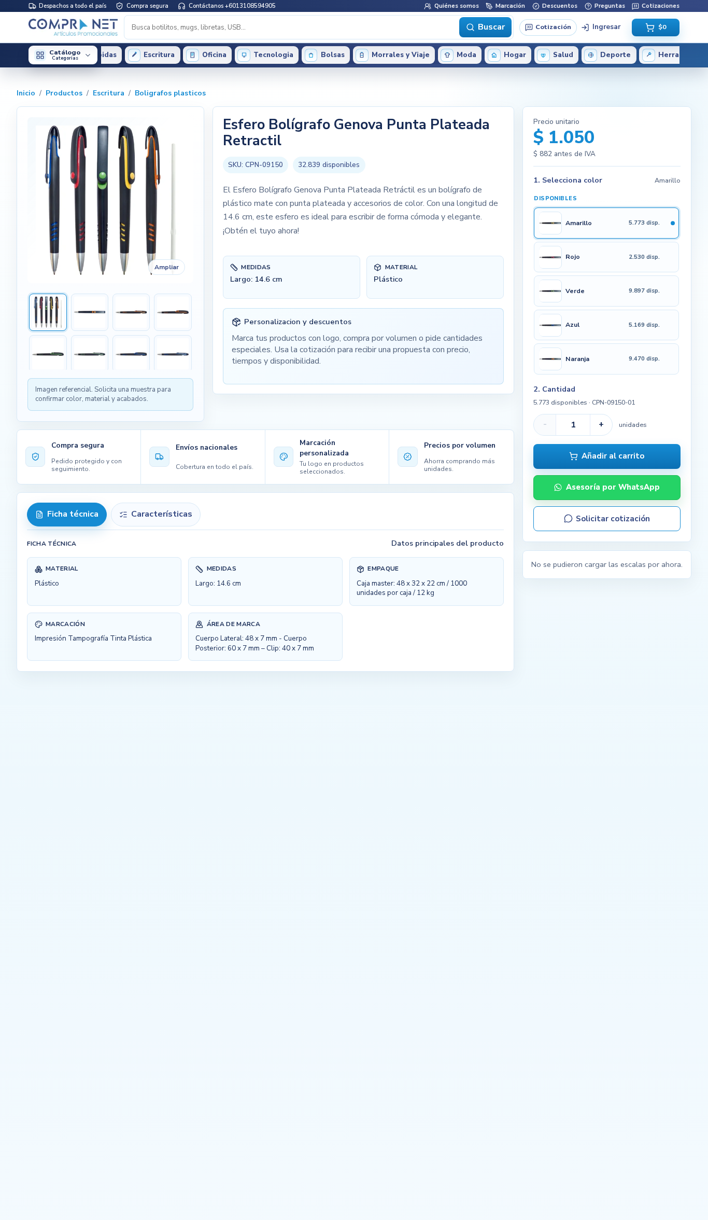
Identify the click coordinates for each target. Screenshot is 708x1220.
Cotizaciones (660, 6)
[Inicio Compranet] (73, 27)
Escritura (108, 93)
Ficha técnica (72, 514)
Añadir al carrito (613, 456)
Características (161, 514)
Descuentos (559, 6)
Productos (64, 93)
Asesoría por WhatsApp (613, 487)
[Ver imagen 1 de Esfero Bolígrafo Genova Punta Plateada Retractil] (47, 312)
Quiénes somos (456, 6)
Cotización (553, 26)
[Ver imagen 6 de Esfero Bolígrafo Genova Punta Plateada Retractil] (89, 353)
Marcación (510, 6)
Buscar (491, 27)
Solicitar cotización (613, 519)
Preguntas (609, 6)
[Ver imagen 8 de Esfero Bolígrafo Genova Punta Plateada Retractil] (172, 353)
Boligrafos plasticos (170, 93)
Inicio (26, 93)
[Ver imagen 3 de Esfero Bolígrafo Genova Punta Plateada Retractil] (131, 312)
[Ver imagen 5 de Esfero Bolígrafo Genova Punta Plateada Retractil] (47, 353)
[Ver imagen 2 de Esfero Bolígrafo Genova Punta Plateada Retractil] (89, 312)
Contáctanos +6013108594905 (232, 6)
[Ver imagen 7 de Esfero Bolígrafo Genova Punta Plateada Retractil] (131, 353)
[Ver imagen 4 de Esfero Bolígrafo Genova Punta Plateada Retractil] (172, 312)
